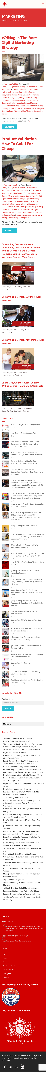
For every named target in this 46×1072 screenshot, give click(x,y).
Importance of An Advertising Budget (23, 210)
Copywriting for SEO (34, 196)
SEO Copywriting (19, 111)
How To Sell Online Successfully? (24, 433)
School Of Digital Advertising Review (25, 425)
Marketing (6, 89)
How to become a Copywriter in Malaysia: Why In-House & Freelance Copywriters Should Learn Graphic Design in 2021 (27, 495)
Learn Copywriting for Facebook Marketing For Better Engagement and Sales (26, 592)
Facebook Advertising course (13, 106)
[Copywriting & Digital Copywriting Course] (5, 623)
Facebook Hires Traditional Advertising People (21, 894)
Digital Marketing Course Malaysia (23, 103)
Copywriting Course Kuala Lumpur (15, 95)
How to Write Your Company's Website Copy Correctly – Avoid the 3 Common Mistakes (26, 581)
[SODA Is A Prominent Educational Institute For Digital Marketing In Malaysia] (5, 455)
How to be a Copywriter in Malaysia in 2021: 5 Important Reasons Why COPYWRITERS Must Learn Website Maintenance (21, 792)
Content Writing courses (22, 89)
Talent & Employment (19, 190)
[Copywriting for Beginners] (5, 666)
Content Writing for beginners (13, 196)
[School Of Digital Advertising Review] (5, 427)
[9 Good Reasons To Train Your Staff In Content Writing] (5, 648)
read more (9, 127)
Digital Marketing (32, 199)
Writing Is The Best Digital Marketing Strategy (19, 42)
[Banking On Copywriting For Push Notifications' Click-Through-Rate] (5, 464)
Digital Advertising (18, 87)
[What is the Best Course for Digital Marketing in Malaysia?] (5, 548)
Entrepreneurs (31, 87)
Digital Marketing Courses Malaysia (15, 201)
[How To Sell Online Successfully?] (5, 436)
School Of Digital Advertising (20, 108)
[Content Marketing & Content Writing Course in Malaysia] (5, 674)
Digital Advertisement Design (13, 199)
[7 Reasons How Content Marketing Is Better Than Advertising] (5, 640)
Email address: (7, 699)
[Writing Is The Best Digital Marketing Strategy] (23, 67)
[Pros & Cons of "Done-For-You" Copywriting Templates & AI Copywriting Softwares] (5, 472)
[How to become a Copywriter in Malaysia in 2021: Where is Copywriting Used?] (5, 556)
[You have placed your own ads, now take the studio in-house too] (5, 631)
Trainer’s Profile (8, 970)
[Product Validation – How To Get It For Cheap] (23, 168)
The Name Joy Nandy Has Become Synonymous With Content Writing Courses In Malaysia (25, 444)
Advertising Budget (15, 193)
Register (6, 977)
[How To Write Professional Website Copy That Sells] (5, 565)
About (5, 958)
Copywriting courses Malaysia (13, 100)
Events (41, 87)
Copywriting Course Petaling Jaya (28, 98)
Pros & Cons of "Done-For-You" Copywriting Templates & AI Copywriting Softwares (27, 472)
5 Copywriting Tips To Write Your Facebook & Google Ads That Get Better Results (27, 603)
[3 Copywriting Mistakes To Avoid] (5, 528)
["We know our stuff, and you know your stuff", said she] (5, 614)
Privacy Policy (7, 974)
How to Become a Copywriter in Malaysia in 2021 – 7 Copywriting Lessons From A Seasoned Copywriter (27, 536)
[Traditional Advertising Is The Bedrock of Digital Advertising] (5, 683)
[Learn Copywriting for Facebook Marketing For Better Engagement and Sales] (5, 593)
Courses (6, 962)
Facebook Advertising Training (14, 207)
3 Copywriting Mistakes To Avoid (24, 526)
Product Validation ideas (11, 212)
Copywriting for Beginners (21, 663)
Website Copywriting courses (19, 218)
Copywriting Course (27, 92)
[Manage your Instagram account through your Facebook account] (5, 657)
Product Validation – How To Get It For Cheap (21, 144)
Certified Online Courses (11, 966)
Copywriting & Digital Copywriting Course (27, 620)
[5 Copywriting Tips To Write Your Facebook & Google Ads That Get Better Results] (5, 603)
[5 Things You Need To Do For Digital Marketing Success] (5, 573)
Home (5, 954)
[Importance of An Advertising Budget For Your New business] (5, 507)
